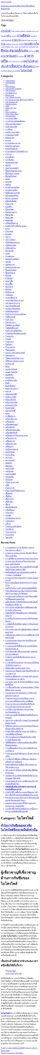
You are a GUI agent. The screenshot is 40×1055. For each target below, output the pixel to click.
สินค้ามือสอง (10, 386)
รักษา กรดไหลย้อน (30, 46)
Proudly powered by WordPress (12, 1053)
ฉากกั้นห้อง (9, 160)
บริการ (8, 237)
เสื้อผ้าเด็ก (9, 502)
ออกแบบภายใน (11, 405)
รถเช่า (12, 46)
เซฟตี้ (21, 61)
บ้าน (3, 43)
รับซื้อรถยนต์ (10, 317)
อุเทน (7, 413)
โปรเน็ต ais (9, 529)
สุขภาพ (8, 391)
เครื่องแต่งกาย (10, 438)
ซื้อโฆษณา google (12, 173)
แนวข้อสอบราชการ (13, 518)
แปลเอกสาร (10, 521)
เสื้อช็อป (8, 496)
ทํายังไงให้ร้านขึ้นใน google (15, 226)
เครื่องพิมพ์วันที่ (11, 433)
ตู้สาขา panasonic (11, 198)
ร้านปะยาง (9, 336)
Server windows (11, 112)
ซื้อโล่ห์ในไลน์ (10, 176)
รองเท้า (16, 46)
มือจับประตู (9, 292)
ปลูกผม (8, 262)
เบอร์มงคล (9, 471)
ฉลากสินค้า (9, 157)
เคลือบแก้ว (9, 446)
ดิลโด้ (7, 179)
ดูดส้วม (8, 185)
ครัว (8, 35)
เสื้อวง (7, 504)
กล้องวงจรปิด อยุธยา (13, 124)
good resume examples (13, 89)
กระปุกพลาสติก (11, 118)
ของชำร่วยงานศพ (12, 132)
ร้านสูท (8, 339)
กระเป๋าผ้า (6, 31)
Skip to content (6, 2)
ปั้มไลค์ (8, 275)
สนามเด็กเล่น (18, 50)
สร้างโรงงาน (31, 51)
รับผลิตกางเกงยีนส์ (12, 325)
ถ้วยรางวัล (9, 204)
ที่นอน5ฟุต (9, 209)
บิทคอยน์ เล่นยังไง (12, 259)
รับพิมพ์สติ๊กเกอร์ (11, 328)
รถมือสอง (9, 295)
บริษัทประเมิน (10, 245)
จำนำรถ (8, 154)
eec (6, 85)
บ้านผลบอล (9, 256)
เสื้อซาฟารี (9, 499)
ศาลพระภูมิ (9, 364)
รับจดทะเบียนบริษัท (12, 309)
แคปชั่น (8, 515)
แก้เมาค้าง (9, 513)
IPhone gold (9, 95)
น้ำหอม (28, 40)
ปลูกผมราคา (10, 264)
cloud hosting (10, 81)
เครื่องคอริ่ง (9, 422)
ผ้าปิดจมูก (9, 278)
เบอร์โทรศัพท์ (10, 474)
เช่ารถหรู (8, 457)
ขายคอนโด (22, 31)
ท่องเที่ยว (8, 207)
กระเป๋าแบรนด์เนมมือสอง (15, 121)
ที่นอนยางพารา (11, 212)
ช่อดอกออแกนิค (11, 162)
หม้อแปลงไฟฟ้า (11, 394)
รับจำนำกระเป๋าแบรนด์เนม (15, 314)
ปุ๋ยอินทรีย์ (21, 44)
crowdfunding (10, 83)
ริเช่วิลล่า (8, 344)
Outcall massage (11, 104)
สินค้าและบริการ (11, 389)
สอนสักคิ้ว (9, 375)
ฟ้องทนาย (9, 287)
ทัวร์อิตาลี (23, 40)
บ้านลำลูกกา (15, 44)
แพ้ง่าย (8, 524)
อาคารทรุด (21, 56)
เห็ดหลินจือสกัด (11, 507)
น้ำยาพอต (9, 231)
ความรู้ (8, 140)
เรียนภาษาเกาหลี (12, 482)
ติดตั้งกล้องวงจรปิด (12, 193)
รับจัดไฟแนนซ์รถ (12, 311)
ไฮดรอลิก (9, 537)
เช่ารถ (10, 61)
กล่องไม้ (17, 31)
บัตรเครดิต (9, 251)
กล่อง (13, 31)
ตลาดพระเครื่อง (11, 190)
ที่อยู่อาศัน (9, 218)
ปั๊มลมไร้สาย (10, 273)
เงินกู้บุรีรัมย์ (9, 452)
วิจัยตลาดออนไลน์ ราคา (14, 358)
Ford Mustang (10, 87)
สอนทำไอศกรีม (11, 372)
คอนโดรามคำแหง (12, 146)
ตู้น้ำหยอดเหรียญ (11, 196)
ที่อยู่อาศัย (9, 220)
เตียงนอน (8, 466)
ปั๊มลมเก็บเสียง (10, 270)
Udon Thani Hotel (11, 114)
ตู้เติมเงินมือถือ (11, 201)
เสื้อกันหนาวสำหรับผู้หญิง (13, 70)
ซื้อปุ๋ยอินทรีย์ (8, 40)
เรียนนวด (8, 480)
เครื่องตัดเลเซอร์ (11, 424)
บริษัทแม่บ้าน (10, 248)
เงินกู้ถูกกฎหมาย (11, 449)
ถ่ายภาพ (16, 40)
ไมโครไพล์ (9, 535)
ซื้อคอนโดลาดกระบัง (13, 171)
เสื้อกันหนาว (29, 66)
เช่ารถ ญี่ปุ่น (10, 455)
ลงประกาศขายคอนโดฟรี (15, 353)
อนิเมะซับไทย (10, 400)
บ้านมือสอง (9, 44)
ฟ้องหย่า (8, 289)
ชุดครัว (8, 165)
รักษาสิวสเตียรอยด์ (12, 306)
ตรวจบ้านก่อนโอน (12, 187)
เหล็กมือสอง (10, 510)
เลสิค (7, 485)
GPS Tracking (10, 91)
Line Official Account (13, 97)
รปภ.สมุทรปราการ (12, 303)
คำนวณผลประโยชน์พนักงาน (16, 151)
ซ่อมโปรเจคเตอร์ (12, 168)
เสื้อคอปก (9, 493)
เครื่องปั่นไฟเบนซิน (12, 430)
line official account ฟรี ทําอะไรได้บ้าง (19, 100)
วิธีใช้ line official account (14, 361)
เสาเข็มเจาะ (13, 66)
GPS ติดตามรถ (11, 93)
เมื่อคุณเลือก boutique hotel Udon (17, 668)
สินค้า (7, 383)
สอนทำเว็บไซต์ (11, 369)
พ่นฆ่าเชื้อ (9, 281)
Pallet (7, 106)
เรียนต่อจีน (9, 477)
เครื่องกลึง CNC (11, 419)
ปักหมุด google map (12, 267)
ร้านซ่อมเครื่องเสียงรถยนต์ (15, 333)
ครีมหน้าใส (9, 138)
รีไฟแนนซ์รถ (10, 350)
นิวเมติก (8, 234)
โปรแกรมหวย (10, 532)
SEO (7, 110)
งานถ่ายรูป (14, 36)
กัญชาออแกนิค (11, 127)
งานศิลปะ (24, 35)
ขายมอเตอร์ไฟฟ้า (12, 135)
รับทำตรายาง (10, 322)
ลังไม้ (36, 46)
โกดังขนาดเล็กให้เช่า (13, 526)
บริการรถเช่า (34, 40)
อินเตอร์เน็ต (9, 408)
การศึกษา (9, 129)
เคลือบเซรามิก (11, 444)
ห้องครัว (13, 56)
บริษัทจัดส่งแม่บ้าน (12, 242)
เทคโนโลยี (28, 61)
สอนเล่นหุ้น (9, 378)
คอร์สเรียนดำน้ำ (11, 149)
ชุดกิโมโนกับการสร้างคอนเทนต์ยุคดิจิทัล (21, 588)
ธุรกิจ (7, 229)
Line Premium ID (11, 102)
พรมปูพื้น (8, 284)
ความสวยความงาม (12, 143)
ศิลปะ (5, 50)
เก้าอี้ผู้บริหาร (10, 416)
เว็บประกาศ (9, 488)
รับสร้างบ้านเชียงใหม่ (13, 331)
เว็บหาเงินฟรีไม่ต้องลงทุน (15, 491)
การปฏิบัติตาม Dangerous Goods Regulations (21, 558)
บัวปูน (7, 253)
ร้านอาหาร (9, 342)
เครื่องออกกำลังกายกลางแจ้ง (16, 435)
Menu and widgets (7, 20)
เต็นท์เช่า (8, 463)
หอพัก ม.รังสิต (10, 397)
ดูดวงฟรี (8, 182)
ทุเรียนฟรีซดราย (11, 223)
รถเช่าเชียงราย (11, 298)
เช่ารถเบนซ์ (9, 460)
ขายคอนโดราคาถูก (31, 31)
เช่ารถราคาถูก (15, 61)
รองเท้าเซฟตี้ (21, 46)
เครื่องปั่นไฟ (10, 427)
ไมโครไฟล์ (26, 70)
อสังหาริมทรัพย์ (11, 402)
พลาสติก (28, 43)
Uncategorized (10, 116)
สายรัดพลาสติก (11, 380)
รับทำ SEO (9, 320)
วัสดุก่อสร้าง (10, 355)
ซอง (32, 36)
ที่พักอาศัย (9, 215)
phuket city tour (10, 108)
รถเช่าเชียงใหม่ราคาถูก (14, 300)
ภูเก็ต (36, 43)
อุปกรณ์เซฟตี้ (10, 411)
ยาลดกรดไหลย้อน (5, 46)
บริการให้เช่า (10, 240)
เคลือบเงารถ (10, 441)
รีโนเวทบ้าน (10, 347)
